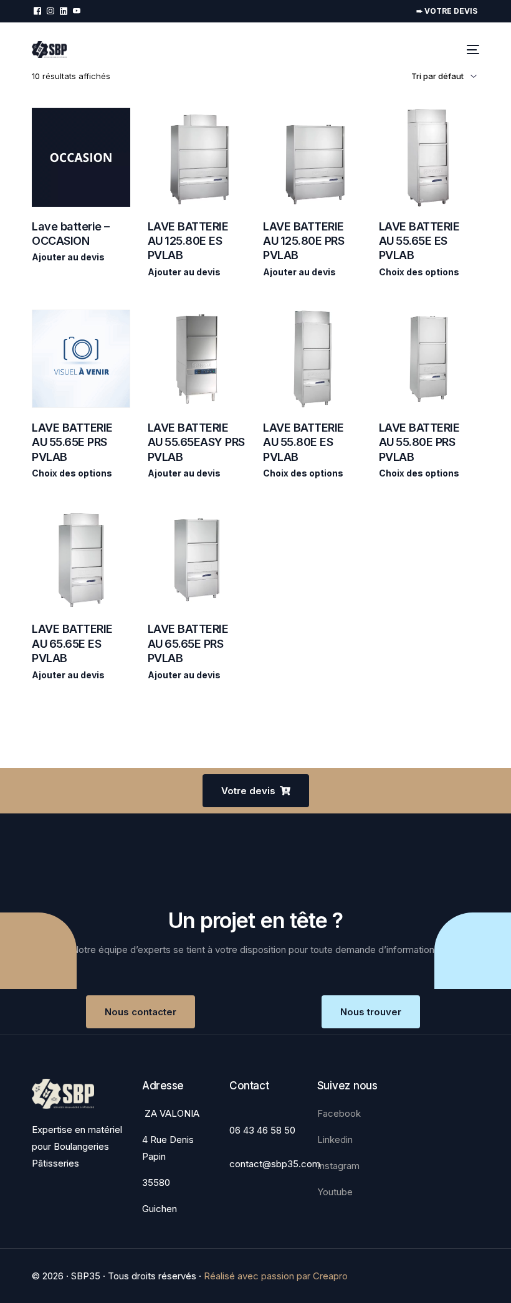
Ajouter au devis (68, 257)
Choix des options (419, 272)
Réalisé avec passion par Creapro (276, 1276)
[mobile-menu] (470, 49)
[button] (256, 790)
